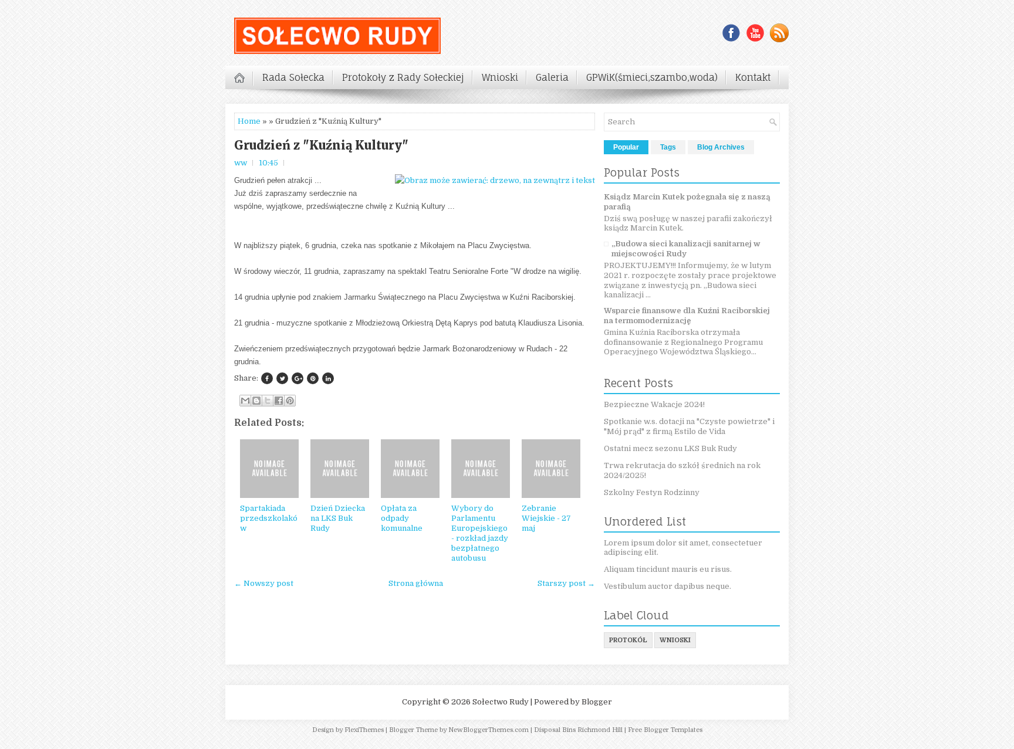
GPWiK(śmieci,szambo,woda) (652, 77)
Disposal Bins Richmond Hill (578, 730)
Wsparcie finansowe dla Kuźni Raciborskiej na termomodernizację (687, 315)
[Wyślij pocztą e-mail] (245, 400)
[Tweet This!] (282, 378)
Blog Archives (721, 147)
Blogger (597, 701)
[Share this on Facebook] (267, 378)
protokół (628, 640)
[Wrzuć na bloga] (256, 400)
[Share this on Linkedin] (328, 378)
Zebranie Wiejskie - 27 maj (546, 518)
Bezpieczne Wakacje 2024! (654, 404)
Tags (668, 147)
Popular (626, 147)
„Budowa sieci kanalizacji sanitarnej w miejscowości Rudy (685, 248)
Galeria (552, 77)
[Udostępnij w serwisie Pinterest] (290, 400)
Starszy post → (566, 583)
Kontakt (752, 77)
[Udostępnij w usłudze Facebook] (279, 400)
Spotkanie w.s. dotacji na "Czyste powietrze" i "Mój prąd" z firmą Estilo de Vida (689, 426)
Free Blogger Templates (665, 730)
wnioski (675, 640)
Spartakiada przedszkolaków (269, 518)
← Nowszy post (263, 583)
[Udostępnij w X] (267, 400)
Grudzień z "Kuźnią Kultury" (321, 145)
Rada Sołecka (293, 77)
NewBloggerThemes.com (488, 730)
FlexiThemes (364, 730)
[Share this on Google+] (297, 378)
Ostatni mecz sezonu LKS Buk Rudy (670, 448)
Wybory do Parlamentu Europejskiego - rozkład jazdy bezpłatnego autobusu (479, 533)
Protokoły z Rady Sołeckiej (403, 77)
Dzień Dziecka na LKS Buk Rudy (337, 518)
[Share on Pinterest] (313, 378)
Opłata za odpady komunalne (401, 518)
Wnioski (500, 77)
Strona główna (415, 583)
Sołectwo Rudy (500, 701)
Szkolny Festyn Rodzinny (651, 492)
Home (249, 121)
